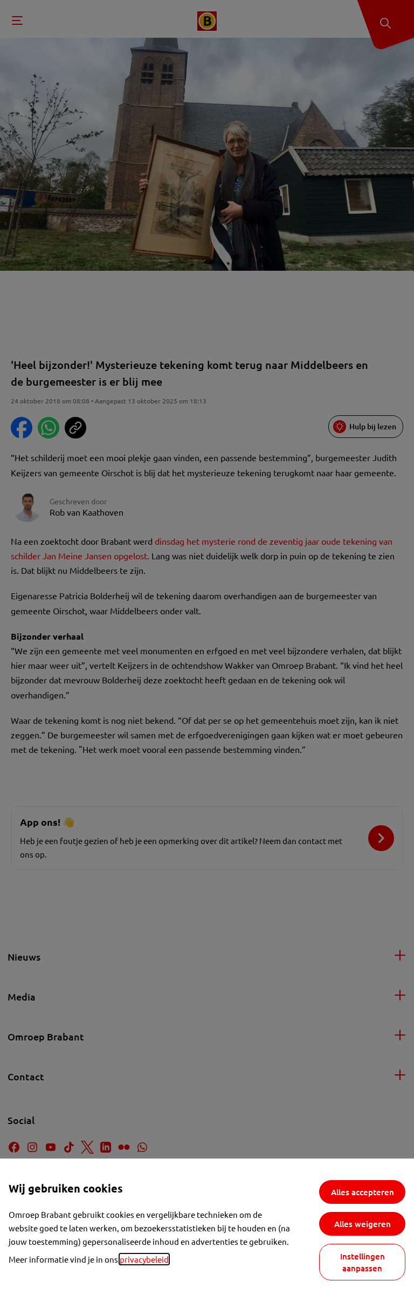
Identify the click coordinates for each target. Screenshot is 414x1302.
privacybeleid (144, 1259)
